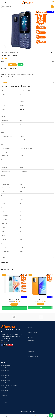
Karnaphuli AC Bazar (5, 370)
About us (30, 327)
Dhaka (29, 346)
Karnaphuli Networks (5, 365)
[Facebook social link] (5, 77)
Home (2, 52)
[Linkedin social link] (10, 77)
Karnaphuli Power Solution (6, 367)
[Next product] (53, 52)
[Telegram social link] (12, 77)
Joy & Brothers (4, 395)
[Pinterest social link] (9, 77)
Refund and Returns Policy (34, 335)
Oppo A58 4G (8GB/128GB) (14, 299)
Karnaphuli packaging (5, 380)
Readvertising (4, 392)
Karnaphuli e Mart (30, 74)
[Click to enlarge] (3, 47)
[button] (20, 64)
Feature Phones (20, 74)
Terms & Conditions (32, 332)
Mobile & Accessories (10, 52)
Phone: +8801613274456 (7, 338)
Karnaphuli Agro (4, 372)
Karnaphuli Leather (5, 390)
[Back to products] (51, 52)
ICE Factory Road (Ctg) (33, 356)
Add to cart (12, 64)
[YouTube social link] (9, 345)
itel (17, 52)
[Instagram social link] (7, 345)
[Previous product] (49, 52)
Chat (20, 64)
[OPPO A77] (40, 285)
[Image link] (14, 406)
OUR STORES (31, 344)
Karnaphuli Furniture (5, 377)
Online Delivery (31, 340)
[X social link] (7, 77)
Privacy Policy (31, 330)
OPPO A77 (40, 299)
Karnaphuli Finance (5, 375)
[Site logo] (27, 2)
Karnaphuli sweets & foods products (9, 385)
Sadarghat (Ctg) (31, 349)
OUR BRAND (3, 362)
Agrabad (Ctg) (31, 351)
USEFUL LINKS (31, 325)
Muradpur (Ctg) (31, 354)
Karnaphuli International (6, 382)
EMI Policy (30, 337)
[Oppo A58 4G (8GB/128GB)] (14, 285)
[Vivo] (40, 317)
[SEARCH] (52, 6)
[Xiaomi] (14, 317)
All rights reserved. (27, 411)
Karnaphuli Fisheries (5, 387)
